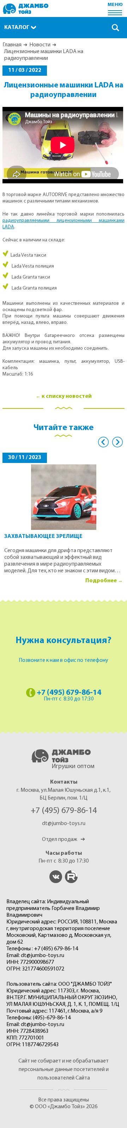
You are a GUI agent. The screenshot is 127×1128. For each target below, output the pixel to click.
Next (117, 442)
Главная (12, 45)
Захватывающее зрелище (43, 536)
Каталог (16, 27)
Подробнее (101, 581)
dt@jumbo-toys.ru (63, 823)
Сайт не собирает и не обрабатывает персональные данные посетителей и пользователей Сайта (63, 1069)
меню (115, 4)
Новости (39, 45)
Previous (103, 442)
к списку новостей (67, 396)
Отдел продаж (63, 839)
